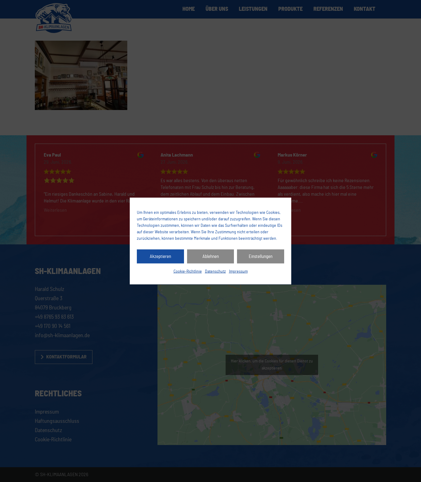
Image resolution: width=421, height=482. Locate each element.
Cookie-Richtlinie (188, 271)
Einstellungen (260, 256)
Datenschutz (215, 271)
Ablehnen (210, 256)
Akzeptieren (160, 256)
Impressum (238, 271)
